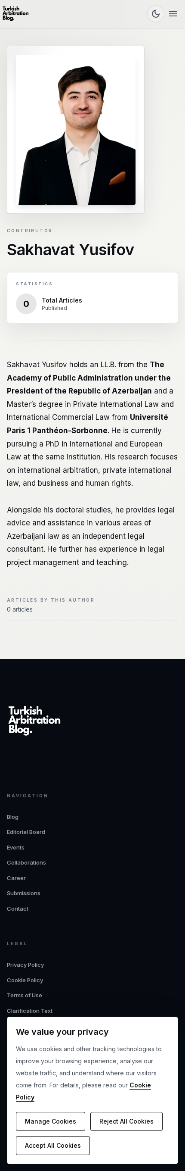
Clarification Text (29, 1010)
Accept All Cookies (53, 1145)
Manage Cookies (50, 1121)
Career (16, 877)
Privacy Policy (25, 964)
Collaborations (26, 862)
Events (16, 847)
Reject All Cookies (126, 1121)
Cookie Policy (25, 980)
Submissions (23, 893)
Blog (12, 816)
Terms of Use (24, 995)
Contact (17, 908)
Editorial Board (26, 831)
